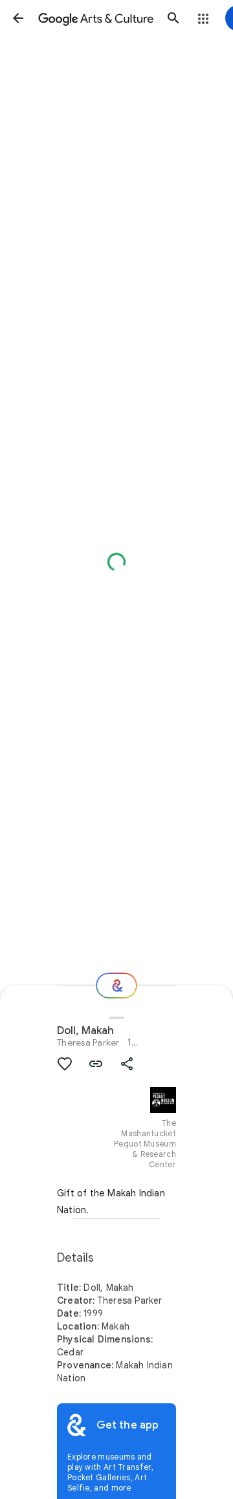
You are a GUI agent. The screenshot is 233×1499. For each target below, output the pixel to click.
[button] (18, 18)
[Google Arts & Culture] (95, 18)
